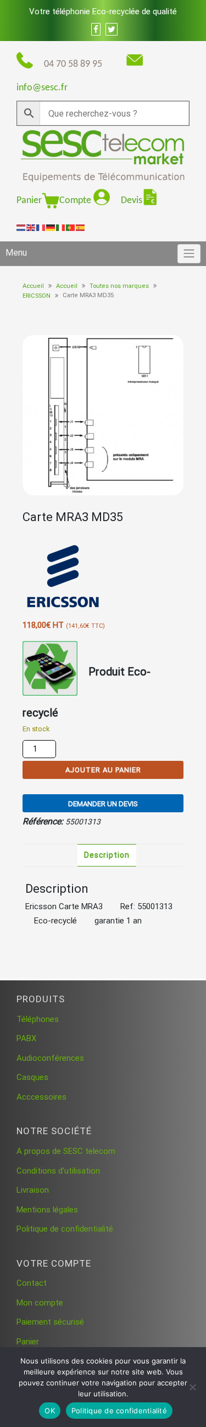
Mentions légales (47, 1210)
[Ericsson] (64, 577)
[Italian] (61, 227)
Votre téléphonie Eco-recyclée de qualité (103, 11)
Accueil (33, 286)
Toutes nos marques (119, 286)
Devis (131, 200)
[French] (41, 227)
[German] (51, 227)
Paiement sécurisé (50, 1322)
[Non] (192, 1387)
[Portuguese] (71, 227)
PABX (26, 1038)
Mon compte (39, 1303)
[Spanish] (81, 227)
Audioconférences (50, 1058)
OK (49, 1410)
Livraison (32, 1190)
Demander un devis (103, 804)
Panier (29, 200)
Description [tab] (107, 855)
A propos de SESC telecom (65, 1151)
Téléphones (37, 1019)
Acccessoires (41, 1097)
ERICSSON (37, 295)
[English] (31, 227)
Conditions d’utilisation (58, 1171)
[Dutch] (21, 227)
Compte (76, 200)
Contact (31, 1283)
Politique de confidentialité (64, 1229)
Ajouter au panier (103, 770)
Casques (32, 1077)
